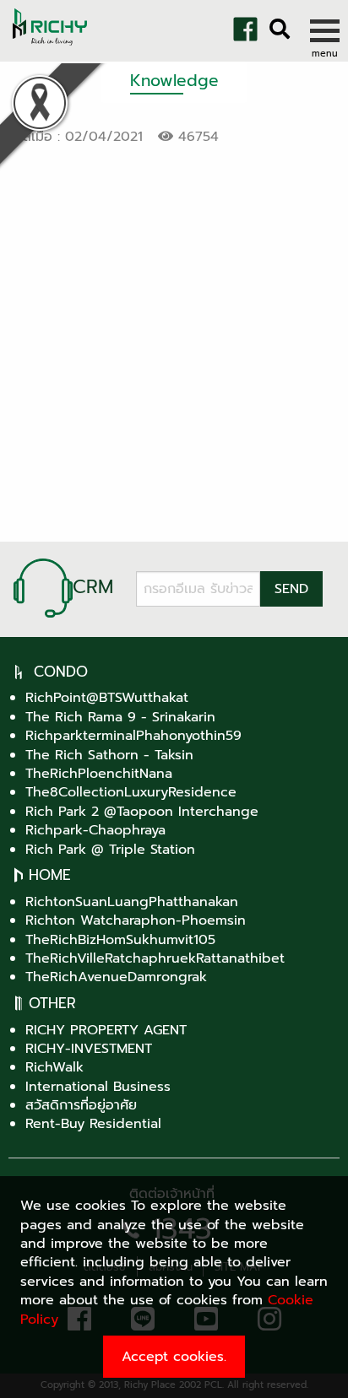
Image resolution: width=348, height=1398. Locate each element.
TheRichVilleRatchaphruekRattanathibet (155, 958)
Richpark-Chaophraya (95, 830)
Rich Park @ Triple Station (110, 849)
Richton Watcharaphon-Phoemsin (135, 920)
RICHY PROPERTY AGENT (106, 1030)
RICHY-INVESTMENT (88, 1049)
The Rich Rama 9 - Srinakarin (120, 717)
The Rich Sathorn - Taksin (109, 755)
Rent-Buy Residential (93, 1124)
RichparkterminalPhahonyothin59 (133, 736)
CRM (93, 587)
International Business (98, 1087)
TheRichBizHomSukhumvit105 (120, 940)
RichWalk (54, 1067)
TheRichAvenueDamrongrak (116, 977)
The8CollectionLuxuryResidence (131, 792)
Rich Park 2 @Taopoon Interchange (141, 812)
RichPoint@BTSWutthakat (106, 698)
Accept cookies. (174, 1357)
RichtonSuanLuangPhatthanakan (131, 902)
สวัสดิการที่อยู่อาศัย (81, 1105)
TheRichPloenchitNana (98, 774)
